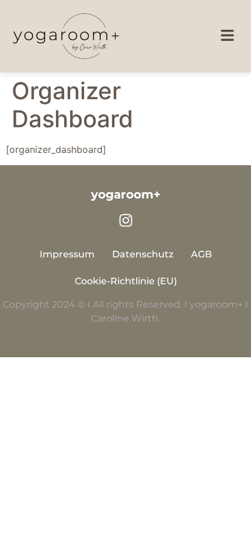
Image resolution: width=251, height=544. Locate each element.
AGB (201, 254)
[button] (227, 36)
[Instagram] (125, 220)
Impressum (67, 254)
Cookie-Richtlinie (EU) (126, 281)
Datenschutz (142, 254)
